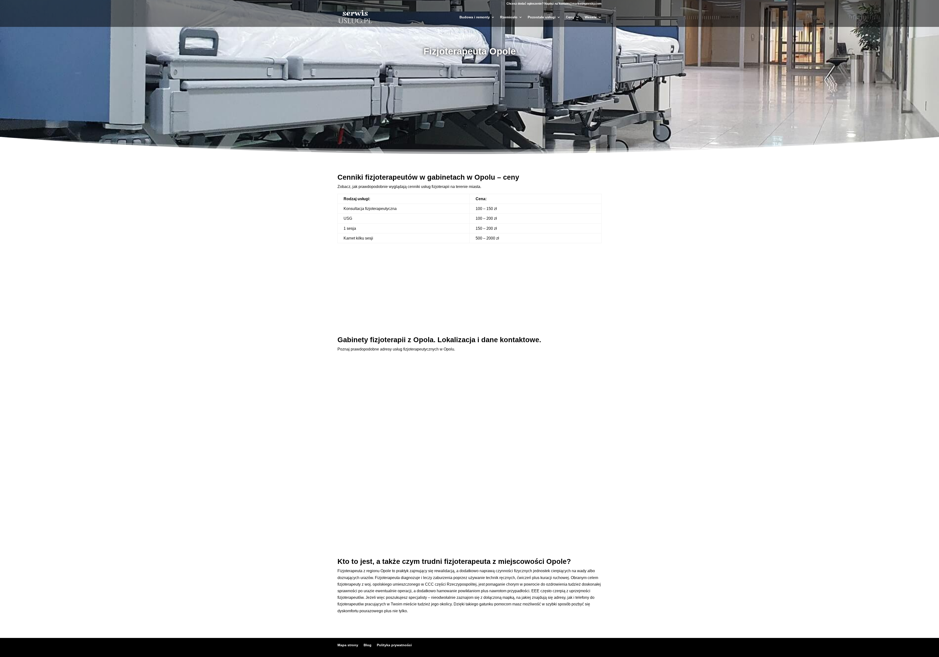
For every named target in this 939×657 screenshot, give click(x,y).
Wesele (591, 17)
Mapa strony (347, 645)
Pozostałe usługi (542, 17)
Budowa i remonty (474, 17)
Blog (367, 645)
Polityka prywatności (394, 645)
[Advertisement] (469, 100)
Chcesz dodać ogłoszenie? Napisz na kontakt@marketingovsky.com (554, 3)
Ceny (570, 17)
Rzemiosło (508, 17)
